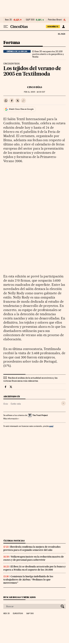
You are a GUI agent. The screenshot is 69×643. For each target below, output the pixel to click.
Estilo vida (16, 403)
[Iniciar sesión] (63, 26)
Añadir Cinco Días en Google (21, 109)
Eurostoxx (18, 614)
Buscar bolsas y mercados (19, 597)
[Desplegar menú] (5, 26)
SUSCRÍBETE (52, 26)
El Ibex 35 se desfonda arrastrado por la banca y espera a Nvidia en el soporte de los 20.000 (34, 568)
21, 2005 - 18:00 (34, 92)
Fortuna (11, 42)
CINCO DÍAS (34, 87)
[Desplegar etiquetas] (63, 403)
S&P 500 (30, 20)
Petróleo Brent (55, 20)
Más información (10, 418)
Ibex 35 (8, 20)
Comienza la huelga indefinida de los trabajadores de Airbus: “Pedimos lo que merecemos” (28, 579)
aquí (51, 426)
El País (61, 34)
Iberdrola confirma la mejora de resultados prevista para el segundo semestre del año (32, 548)
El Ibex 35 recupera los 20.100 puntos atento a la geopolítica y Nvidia (48, 54)
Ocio (5, 403)
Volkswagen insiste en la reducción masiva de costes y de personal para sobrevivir (33, 558)
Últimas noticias (14, 540)
